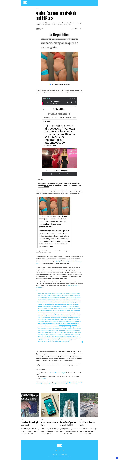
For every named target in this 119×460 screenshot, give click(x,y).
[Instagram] (56, 450)
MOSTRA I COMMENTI (59, 389)
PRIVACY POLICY (55, 454)
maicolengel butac (39, 28)
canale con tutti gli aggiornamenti (67, 382)
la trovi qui (43, 378)
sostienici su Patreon (54, 373)
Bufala (22, 419)
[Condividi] (72, 29)
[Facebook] (59, 450)
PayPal (64, 373)
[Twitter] (63, 450)
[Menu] (95, 2)
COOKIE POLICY (64, 454)
